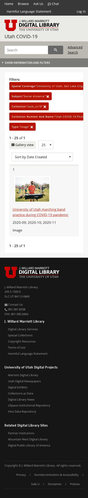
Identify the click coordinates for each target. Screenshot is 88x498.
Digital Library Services (23, 329)
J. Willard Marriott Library (21, 287)
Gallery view (24, 145)
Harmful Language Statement (29, 11)
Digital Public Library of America (29, 445)
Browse (23, 4)
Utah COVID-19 (21, 36)
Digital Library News (21, 399)
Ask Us (38, 4)
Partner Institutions (21, 433)
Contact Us (15, 304)
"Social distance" (29, 96)
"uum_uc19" (28, 106)
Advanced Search (75, 49)
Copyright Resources (22, 341)
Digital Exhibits (18, 387)
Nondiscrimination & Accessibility (56, 475)
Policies (75, 484)
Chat (55, 4)
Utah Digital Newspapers (24, 381)
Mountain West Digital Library (28, 439)
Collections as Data (20, 393)
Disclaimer (55, 484)
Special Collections (20, 335)
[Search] (55, 50)
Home (9, 4)
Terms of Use (16, 347)
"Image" (21, 126)
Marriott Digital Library (23, 375)
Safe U (35, 484)
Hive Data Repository (22, 411)
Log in (81, 11)
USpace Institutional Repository (29, 405)
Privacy (21, 475)
